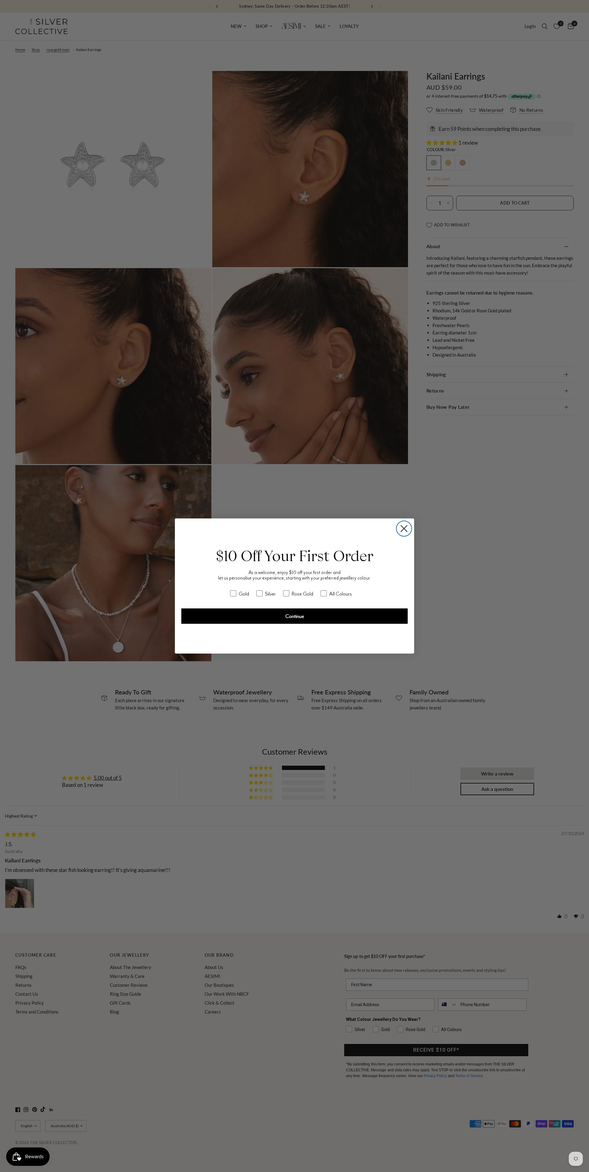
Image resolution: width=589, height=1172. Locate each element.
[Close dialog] (404, 528)
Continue (294, 616)
